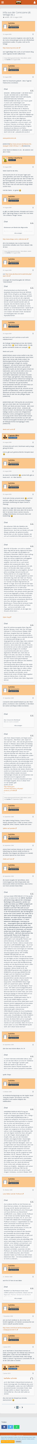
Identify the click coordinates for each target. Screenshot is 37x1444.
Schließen (18, 1441)
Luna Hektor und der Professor (12, 1194)
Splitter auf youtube (9, 828)
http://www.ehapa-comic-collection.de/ (15, 239)
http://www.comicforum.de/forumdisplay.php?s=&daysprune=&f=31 (17, 1329)
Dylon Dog (6, 617)
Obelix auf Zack (7, 859)
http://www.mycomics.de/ (10, 48)
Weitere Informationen (8, 1441)
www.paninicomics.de (9, 138)
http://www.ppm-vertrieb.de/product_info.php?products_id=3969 (13, 788)
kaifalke (7, 17)
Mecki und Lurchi (8, 429)
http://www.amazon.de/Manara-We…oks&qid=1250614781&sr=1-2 (17, 145)
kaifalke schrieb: (10, 1378)
